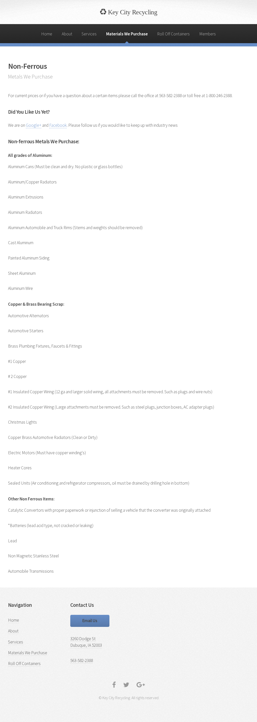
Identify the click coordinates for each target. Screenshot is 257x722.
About (67, 34)
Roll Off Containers (173, 34)
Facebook (58, 125)
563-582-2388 (81, 660)
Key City (131, 12)
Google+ (33, 125)
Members (207, 34)
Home (46, 34)
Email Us (89, 620)
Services (89, 34)
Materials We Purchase (127, 34)
